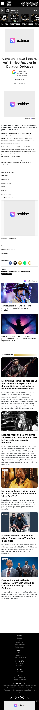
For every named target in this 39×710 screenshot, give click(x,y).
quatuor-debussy (7, 273)
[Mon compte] (36, 4)
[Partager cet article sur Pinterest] (19, 264)
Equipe (19, 640)
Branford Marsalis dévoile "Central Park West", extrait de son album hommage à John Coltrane (17, 584)
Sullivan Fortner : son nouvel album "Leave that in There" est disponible (18, 538)
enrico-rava (26, 271)
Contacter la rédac (19, 657)
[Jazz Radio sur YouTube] (22, 697)
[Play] (3, 10)
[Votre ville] (23, 4)
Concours (19, 671)
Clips (19, 653)
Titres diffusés (19, 645)
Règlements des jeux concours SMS (19, 688)
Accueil (4, 24)
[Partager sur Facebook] (10, 264)
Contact (19, 638)
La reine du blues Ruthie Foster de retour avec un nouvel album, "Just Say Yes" (18, 493)
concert (15, 271)
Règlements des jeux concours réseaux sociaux (19, 686)
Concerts (19, 655)
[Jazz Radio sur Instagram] (27, 697)
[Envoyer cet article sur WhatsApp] (24, 264)
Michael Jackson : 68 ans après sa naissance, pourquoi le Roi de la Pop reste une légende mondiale (19, 439)
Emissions (19, 642)
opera (19, 271)
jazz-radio (8, 271)
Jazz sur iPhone (19, 677)
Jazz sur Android (19, 680)
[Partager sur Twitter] (14, 264)
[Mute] (35, 10)
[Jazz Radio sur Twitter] (17, 697)
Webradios (15, 24)
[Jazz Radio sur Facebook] (11, 697)
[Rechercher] (32, 4)
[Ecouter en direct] (28, 4)
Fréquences (27, 24)
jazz (3, 271)
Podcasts (19, 663)
